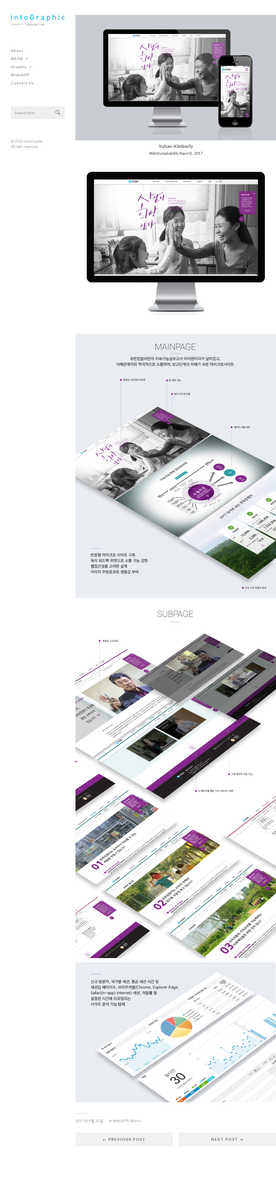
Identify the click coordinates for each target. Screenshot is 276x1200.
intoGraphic (33, 141)
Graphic (19, 66)
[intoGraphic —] (38, 20)
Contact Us (22, 83)
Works (135, 1121)
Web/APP (20, 74)
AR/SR (17, 58)
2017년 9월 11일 (89, 1121)
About (17, 50)
